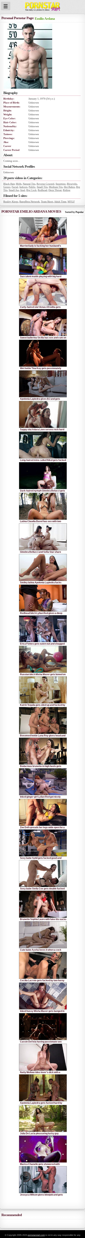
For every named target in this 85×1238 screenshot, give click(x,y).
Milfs (19, 183)
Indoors (23, 186)
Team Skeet (47, 201)
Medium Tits (56, 186)
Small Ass (14, 190)
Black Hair (9, 183)
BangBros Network (29, 201)
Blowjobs (72, 183)
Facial (15, 186)
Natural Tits (29, 183)
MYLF (71, 201)
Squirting (61, 183)
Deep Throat (55, 190)
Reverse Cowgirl (45, 183)
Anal (22, 190)
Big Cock (31, 190)
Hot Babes (69, 186)
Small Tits (42, 186)
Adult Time (60, 201)
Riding (66, 190)
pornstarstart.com (36, 1235)
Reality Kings (10, 201)
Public (32, 186)
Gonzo (6, 186)
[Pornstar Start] (42, 6)
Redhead (42, 190)
